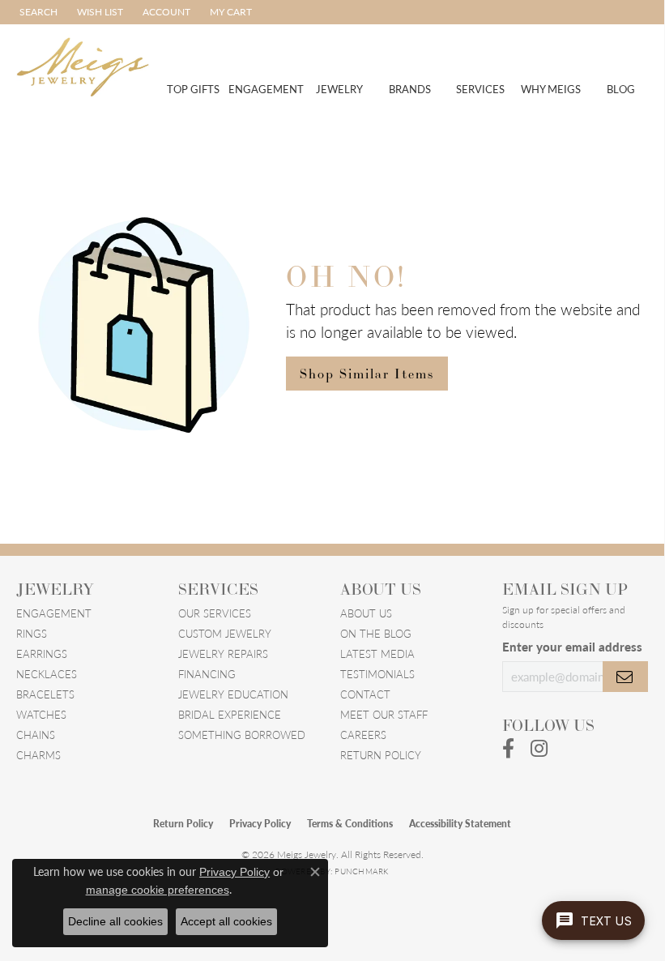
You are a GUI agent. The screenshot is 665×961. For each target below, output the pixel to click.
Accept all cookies (226, 921)
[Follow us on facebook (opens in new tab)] (508, 748)
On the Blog (375, 633)
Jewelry (339, 88)
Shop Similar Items (367, 373)
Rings (31, 633)
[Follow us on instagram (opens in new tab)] (539, 748)
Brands (410, 88)
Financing (207, 673)
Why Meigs (551, 88)
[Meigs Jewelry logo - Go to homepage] (83, 65)
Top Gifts (193, 88)
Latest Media (377, 653)
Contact (365, 694)
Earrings (41, 653)
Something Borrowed (241, 734)
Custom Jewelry (224, 633)
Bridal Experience (229, 714)
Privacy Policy (260, 824)
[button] (37, 12)
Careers (363, 734)
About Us (366, 613)
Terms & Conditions (350, 824)
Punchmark (361, 871)
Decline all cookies (115, 921)
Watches (41, 714)
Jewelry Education (233, 694)
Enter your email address (572, 646)
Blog (621, 88)
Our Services (214, 613)
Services (480, 88)
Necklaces (46, 673)
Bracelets (45, 694)
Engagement (266, 88)
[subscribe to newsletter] (625, 676)
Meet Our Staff (384, 714)
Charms (38, 754)
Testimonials (377, 673)
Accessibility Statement (460, 824)
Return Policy (380, 754)
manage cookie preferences (157, 889)
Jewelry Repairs (223, 653)
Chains (35, 734)
